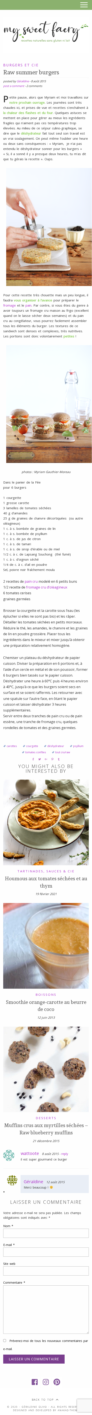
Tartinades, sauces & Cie (46, 871)
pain (28, 305)
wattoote (30, 1153)
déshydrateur (55, 746)
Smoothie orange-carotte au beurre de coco (46, 1005)
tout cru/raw (62, 752)
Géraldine (23, 81)
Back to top (43, 1400)
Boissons (46, 994)
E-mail (9, 1245)
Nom (8, 1226)
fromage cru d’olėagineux (46, 587)
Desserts (46, 1118)
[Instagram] (46, 1382)
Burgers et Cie (21, 65)
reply (64, 1154)
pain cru (31, 581)
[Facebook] (35, 1382)
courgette (32, 746)
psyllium (78, 746)
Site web (9, 1264)
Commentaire (14, 1282)
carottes (12, 746)
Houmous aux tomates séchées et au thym (46, 882)
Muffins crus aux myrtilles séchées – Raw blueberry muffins (46, 1128)
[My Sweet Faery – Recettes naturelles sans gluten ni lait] (46, 34)
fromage (10, 305)
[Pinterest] (57, 1382)
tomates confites (35, 752)
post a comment (13, 86)
